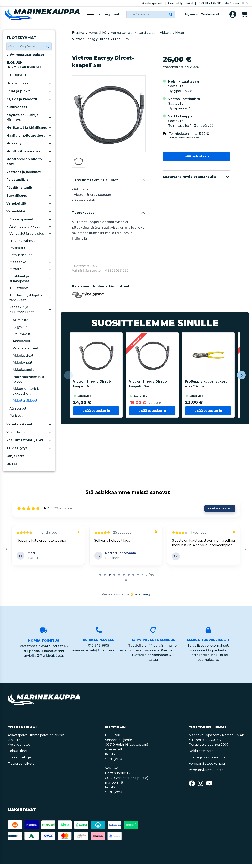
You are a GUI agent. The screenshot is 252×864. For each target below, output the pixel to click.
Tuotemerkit (210, 14)
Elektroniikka (17, 83)
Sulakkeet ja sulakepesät (19, 278)
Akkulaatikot (23, 355)
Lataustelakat (20, 255)
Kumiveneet (16, 107)
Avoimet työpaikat (180, 3)
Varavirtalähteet (25, 348)
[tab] (100, 574)
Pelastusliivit (17, 180)
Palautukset (18, 751)
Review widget (113, 594)
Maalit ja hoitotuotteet (25, 135)
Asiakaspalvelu (152, 3)
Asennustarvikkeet (24, 226)
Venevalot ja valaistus (26, 233)
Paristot (16, 415)
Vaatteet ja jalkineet (23, 172)
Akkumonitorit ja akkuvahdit (26, 391)
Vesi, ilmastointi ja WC (25, 440)
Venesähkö (15, 211)
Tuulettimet (19, 288)
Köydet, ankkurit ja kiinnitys (22, 117)
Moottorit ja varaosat (24, 151)
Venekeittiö (16, 203)
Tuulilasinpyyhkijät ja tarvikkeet (26, 297)
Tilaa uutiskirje (19, 757)
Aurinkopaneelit (22, 219)
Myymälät (192, 14)
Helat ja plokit (18, 91)
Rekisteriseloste (201, 751)
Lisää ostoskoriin (196, 156)
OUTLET (13, 464)
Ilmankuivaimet (22, 241)
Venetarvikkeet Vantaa (207, 763)
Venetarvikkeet (19, 424)
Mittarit (15, 269)
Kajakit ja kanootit (21, 99)
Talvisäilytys (16, 448)
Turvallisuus (16, 195)
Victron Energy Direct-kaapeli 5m (100, 39)
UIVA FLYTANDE (209, 3)
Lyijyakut (20, 327)
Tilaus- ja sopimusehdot (207, 757)
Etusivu (78, 33)
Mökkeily (14, 143)
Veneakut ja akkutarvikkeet (21, 309)
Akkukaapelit (23, 370)
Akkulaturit (21, 341)
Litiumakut (21, 334)
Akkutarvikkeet (25, 400)
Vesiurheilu (15, 432)
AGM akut (21, 320)
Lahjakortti (15, 456)
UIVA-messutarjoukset (25, 55)
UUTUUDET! (16, 75)
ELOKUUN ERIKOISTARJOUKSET (24, 65)
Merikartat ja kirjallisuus (26, 127)
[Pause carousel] (126, 580)
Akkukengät (22, 362)
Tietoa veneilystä (21, 763)
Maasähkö (17, 262)
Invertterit (17, 248)
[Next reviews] (245, 549)
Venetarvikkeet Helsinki (207, 770)
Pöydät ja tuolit (19, 188)
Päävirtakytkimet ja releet (28, 379)
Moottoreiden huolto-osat (24, 161)
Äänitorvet (17, 408)
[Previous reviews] (6, 549)
